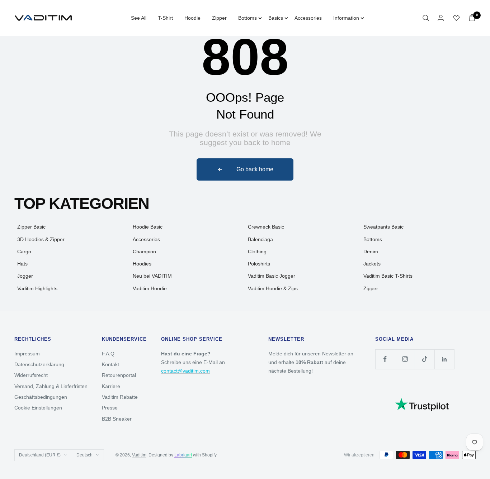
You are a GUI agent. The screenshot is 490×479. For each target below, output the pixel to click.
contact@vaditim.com (185, 371)
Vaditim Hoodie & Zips (273, 288)
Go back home (254, 169)
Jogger (25, 276)
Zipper (219, 18)
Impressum (27, 353)
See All (138, 18)
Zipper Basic (31, 227)
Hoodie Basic (147, 227)
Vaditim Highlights (37, 288)
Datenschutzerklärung (39, 364)
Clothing (257, 251)
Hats (22, 264)
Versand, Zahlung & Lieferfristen (51, 386)
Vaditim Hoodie (150, 288)
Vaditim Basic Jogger (271, 276)
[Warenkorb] (472, 17)
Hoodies (142, 264)
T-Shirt (165, 18)
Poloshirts (259, 264)
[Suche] (426, 18)
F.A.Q (108, 353)
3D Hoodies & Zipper (41, 239)
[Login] (441, 18)
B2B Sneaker (117, 419)
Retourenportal (119, 375)
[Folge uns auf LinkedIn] (444, 359)
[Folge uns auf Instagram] (405, 359)
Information (346, 18)
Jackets (372, 264)
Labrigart (183, 455)
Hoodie (192, 18)
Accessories (308, 18)
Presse (110, 408)
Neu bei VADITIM (152, 276)
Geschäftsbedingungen (40, 397)
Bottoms (247, 18)
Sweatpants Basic (383, 227)
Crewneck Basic (266, 227)
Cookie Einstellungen (38, 408)
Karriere (111, 386)
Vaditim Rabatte (120, 397)
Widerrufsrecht (31, 375)
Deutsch (84, 455)
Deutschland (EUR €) (40, 455)
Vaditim (139, 455)
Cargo (24, 251)
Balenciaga (260, 239)
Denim (370, 251)
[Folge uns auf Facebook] (385, 359)
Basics (275, 18)
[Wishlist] (456, 17)
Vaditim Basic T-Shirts (388, 276)
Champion (144, 251)
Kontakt (110, 364)
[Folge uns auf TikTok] (424, 359)
